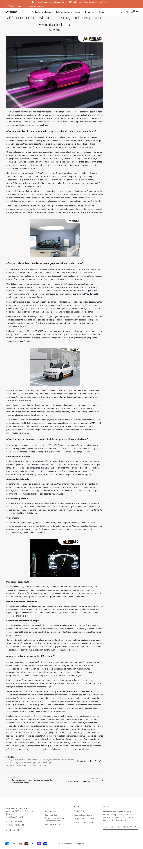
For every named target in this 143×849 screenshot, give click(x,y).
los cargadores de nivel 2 (38, 468)
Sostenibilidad (50, 815)
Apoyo (77, 12)
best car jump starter (28, 760)
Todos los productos (41, 12)
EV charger (43, 760)
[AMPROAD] (11, 12)
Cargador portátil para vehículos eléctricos (54, 819)
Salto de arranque (64, 12)
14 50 (8, 760)
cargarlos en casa (70, 665)
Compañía (89, 12)
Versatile (42, 765)
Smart (34, 765)
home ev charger (44, 762)
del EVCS (73, 206)
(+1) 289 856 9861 (13, 821)
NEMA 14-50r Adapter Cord (18, 765)
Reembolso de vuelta (83, 815)
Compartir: (82, 761)
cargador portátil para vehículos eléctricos (66, 596)
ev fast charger (13, 762)
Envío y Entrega (81, 811)
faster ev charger (28, 762)
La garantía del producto (85, 819)
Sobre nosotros (51, 811)
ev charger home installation (62, 760)
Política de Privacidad (83, 822)
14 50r (15, 760)
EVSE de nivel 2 (91, 294)
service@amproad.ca (14, 825)
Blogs (101, 12)
